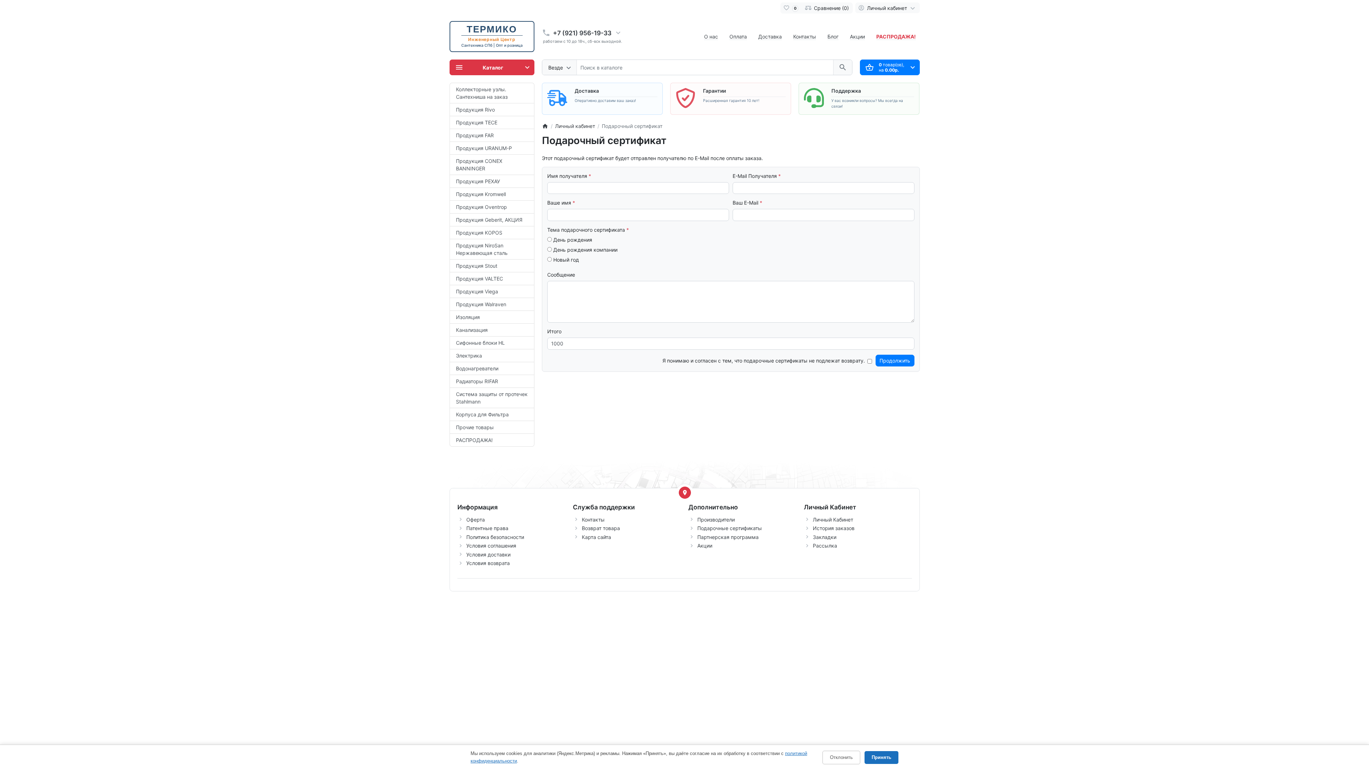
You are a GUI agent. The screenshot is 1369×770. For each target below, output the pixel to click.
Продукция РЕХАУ (478, 181)
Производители (716, 520)
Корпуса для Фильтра (482, 414)
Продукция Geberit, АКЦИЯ (489, 220)
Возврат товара (601, 528)
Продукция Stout (476, 266)
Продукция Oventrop (481, 207)
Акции (857, 37)
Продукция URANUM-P (484, 148)
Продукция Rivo (475, 110)
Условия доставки (488, 554)
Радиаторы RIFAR (477, 381)
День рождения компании (584, 250)
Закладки (824, 537)
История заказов (834, 528)
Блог (833, 37)
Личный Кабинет (833, 520)
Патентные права (487, 528)
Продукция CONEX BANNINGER (479, 164)
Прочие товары (475, 427)
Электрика (469, 356)
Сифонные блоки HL (480, 343)
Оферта (475, 520)
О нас (711, 37)
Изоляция (468, 317)
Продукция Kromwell (481, 194)
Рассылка (825, 546)
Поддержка (846, 91)
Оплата (738, 37)
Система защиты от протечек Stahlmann (492, 398)
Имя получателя (567, 176)
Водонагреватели (477, 368)
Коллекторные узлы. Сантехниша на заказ (482, 93)
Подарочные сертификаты (729, 528)
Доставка (770, 37)
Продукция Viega (477, 291)
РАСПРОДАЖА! (474, 440)
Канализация (472, 330)
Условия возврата (488, 563)
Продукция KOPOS (479, 233)
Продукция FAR (475, 135)
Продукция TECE (476, 122)
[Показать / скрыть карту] (685, 493)
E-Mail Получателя (755, 176)
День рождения (572, 240)
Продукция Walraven (481, 304)
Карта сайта (596, 537)
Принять (881, 757)
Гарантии (714, 91)
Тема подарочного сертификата (586, 230)
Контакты (804, 37)
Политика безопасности (495, 537)
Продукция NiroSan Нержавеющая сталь (482, 249)
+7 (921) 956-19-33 (582, 33)
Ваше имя (559, 203)
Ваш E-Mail (745, 203)
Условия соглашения (491, 546)
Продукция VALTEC (479, 279)
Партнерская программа (728, 537)
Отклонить (841, 757)
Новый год (565, 260)
